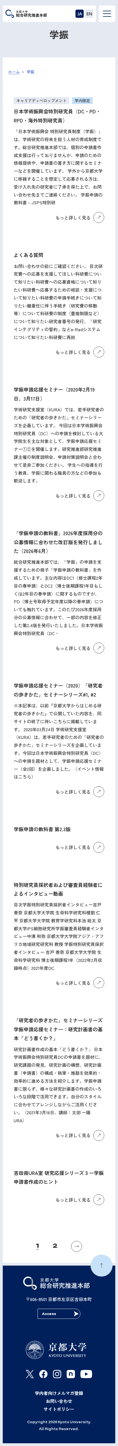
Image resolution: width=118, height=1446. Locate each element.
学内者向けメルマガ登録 (59, 1393)
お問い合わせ (59, 1401)
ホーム (14, 71)
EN (89, 13)
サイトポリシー (59, 1409)
